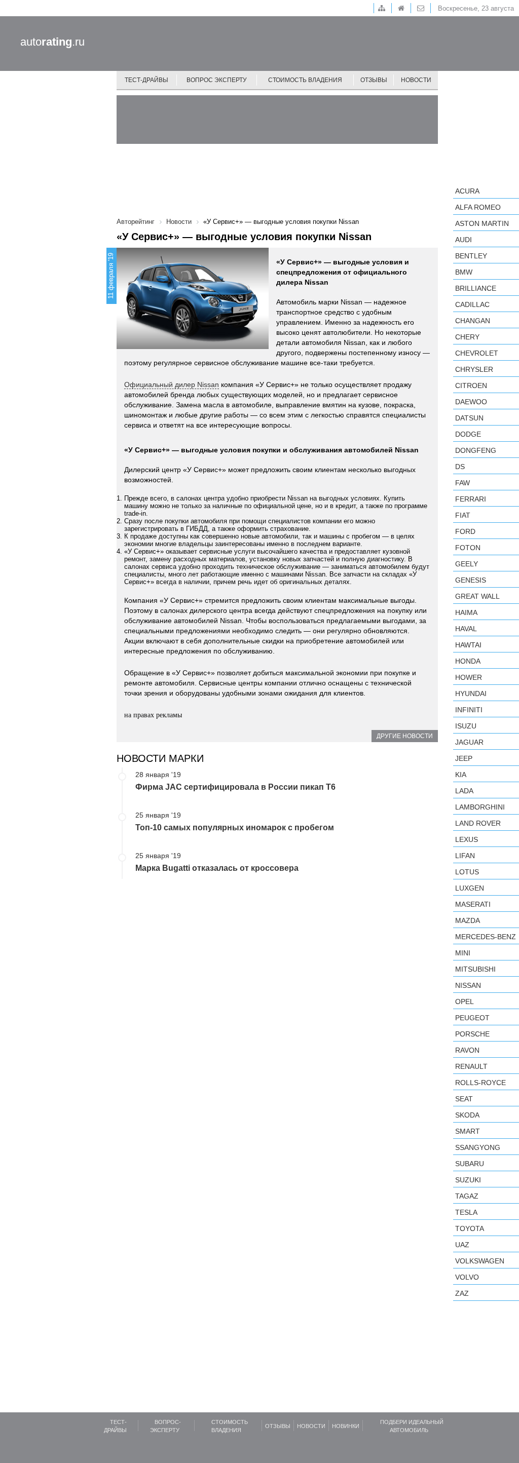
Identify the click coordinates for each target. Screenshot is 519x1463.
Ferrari (470, 499)
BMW (463, 272)
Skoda (467, 1115)
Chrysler (474, 369)
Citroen (471, 385)
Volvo (467, 1277)
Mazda (467, 920)
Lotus (467, 872)
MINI (462, 953)
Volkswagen (479, 1261)
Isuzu (465, 726)
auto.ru (52, 41)
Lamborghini (480, 807)
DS (460, 467)
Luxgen (469, 888)
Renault (471, 1066)
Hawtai (468, 645)
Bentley (471, 256)
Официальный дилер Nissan (171, 384)
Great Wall (477, 596)
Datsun (469, 418)
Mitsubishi (475, 969)
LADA (464, 791)
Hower (468, 677)
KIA (460, 775)
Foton (467, 548)
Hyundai (471, 693)
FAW (462, 483)
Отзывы (373, 80)
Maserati (473, 904)
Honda (467, 661)
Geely (466, 564)
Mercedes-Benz (485, 937)
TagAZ (466, 1196)
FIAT (462, 515)
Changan (472, 321)
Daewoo (471, 402)
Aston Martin (482, 223)
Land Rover (478, 823)
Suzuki (468, 1180)
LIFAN (465, 856)
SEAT (464, 1099)
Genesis (470, 580)
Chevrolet (476, 353)
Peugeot (472, 1018)
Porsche (472, 1034)
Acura (467, 191)
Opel (464, 1001)
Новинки (345, 1426)
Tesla (466, 1212)
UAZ (462, 1245)
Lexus (466, 839)
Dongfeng (475, 450)
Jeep (463, 758)
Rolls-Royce (480, 1083)
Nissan (468, 985)
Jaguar (469, 742)
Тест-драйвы (146, 80)
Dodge (468, 434)
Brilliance (475, 288)
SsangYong (477, 1147)
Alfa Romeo (478, 207)
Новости (416, 80)
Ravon (467, 1050)
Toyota (469, 1228)
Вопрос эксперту (217, 80)
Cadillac (472, 304)
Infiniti (469, 710)
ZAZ (462, 1293)
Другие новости (405, 736)
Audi (463, 240)
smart (467, 1131)
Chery (467, 337)
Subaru (469, 1164)
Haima (466, 612)
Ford (465, 531)
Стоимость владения (305, 80)
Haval (466, 629)
